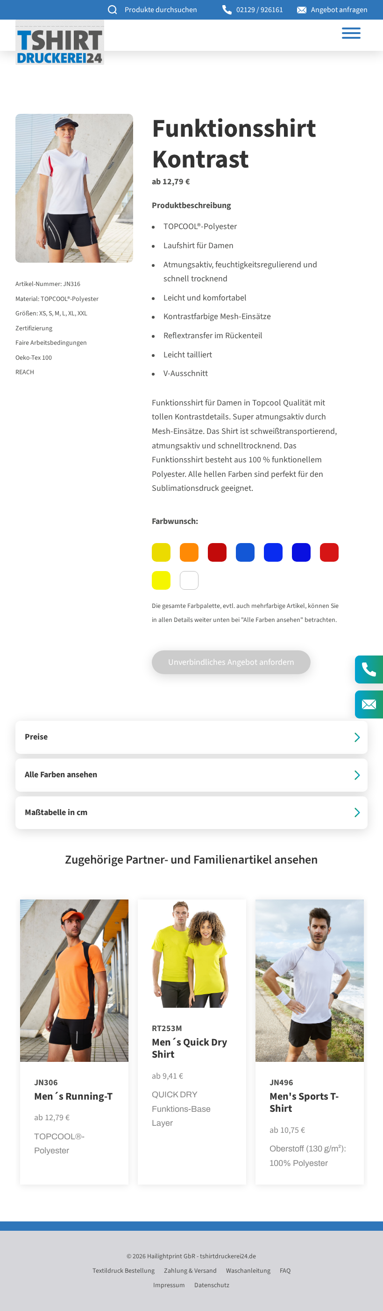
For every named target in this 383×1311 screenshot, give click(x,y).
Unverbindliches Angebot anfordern (231, 662)
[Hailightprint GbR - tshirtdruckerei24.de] (59, 42)
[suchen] (112, 10)
